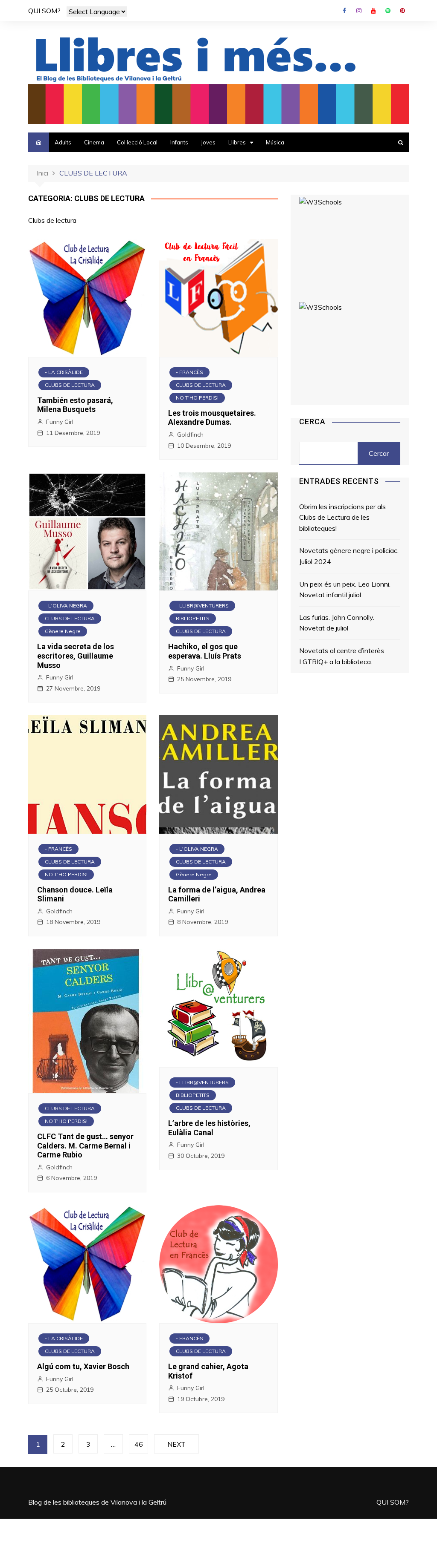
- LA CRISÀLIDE (64, 372)
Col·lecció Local (137, 142)
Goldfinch (190, 434)
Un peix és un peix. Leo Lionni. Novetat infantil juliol (344, 589)
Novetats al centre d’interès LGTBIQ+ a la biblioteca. (341, 656)
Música (275, 142)
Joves (208, 142)
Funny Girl (59, 422)
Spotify (388, 10)
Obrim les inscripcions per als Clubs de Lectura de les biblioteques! (342, 517)
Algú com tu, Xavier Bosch (83, 1366)
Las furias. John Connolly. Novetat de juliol (336, 623)
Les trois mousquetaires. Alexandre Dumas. (212, 418)
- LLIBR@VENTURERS (202, 605)
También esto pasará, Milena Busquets (75, 405)
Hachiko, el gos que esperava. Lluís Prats (204, 651)
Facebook (344, 10)
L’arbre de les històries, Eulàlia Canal (209, 1128)
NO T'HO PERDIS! (197, 397)
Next (176, 1444)
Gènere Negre (63, 631)
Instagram (359, 10)
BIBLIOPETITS (193, 618)
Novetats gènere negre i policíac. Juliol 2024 (349, 556)
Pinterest (402, 10)
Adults (63, 142)
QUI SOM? (44, 10)
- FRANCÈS (189, 372)
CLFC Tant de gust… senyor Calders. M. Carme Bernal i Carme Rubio (85, 1145)
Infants (179, 142)
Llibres (237, 142)
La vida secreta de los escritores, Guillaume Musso (75, 655)
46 (138, 1444)
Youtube (373, 10)
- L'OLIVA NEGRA (66, 605)
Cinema (94, 142)
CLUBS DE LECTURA (70, 385)
